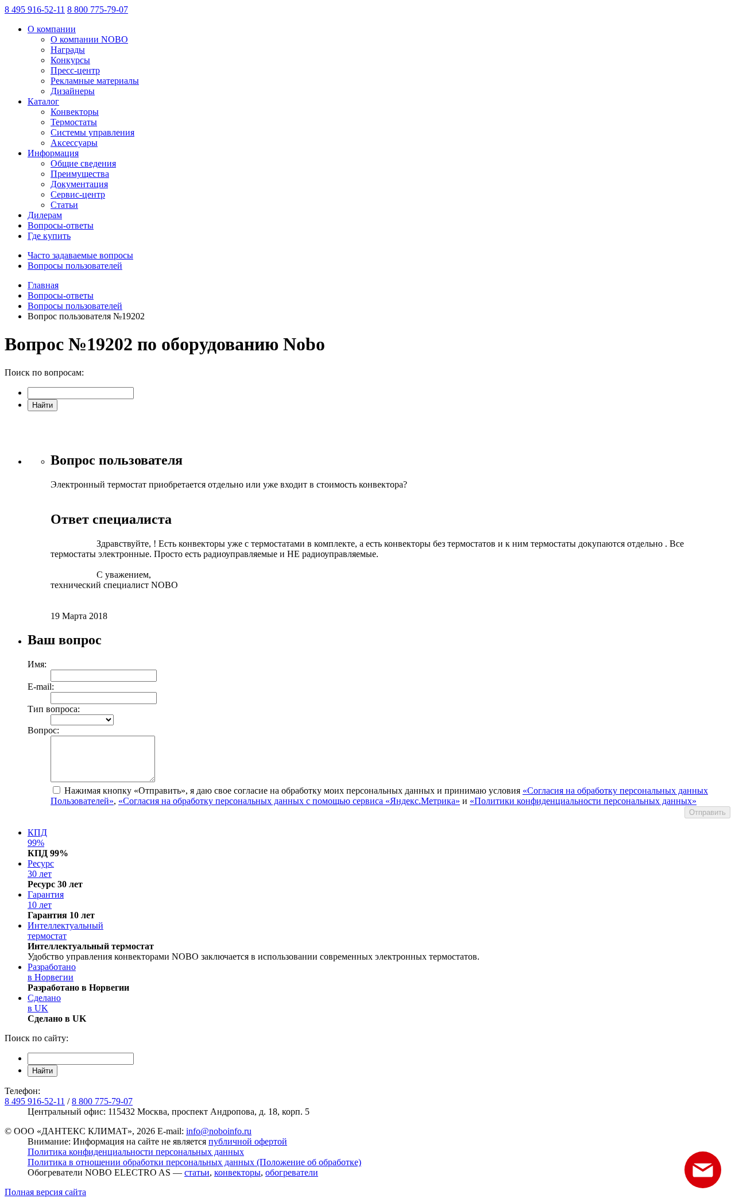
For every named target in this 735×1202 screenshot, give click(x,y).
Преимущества (80, 174)
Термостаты (74, 122)
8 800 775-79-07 (97, 9)
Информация (53, 153)
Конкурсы (70, 60)
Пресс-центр (75, 70)
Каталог (43, 101)
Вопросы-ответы (61, 225)
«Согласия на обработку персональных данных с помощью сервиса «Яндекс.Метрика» (289, 801)
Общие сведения (83, 163)
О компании (52, 29)
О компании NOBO (89, 39)
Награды (68, 50)
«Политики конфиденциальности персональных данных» (583, 801)
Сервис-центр (78, 194)
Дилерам (45, 215)
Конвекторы (75, 112)
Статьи (64, 205)
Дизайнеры (73, 91)
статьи (197, 1172)
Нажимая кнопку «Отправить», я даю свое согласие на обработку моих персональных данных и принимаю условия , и (379, 796)
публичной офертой (247, 1141)
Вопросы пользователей (75, 265)
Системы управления (92, 132)
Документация (79, 184)
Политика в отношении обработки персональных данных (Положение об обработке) (194, 1162)
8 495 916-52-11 (35, 9)
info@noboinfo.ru (219, 1131)
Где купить (49, 236)
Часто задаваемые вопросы (80, 255)
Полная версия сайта (45, 1192)
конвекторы (237, 1172)
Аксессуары (74, 143)
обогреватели (291, 1172)
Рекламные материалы (95, 81)
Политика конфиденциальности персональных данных (136, 1152)
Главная (43, 285)
